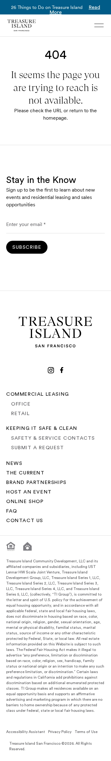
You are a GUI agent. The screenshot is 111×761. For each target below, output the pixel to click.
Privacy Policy (60, 732)
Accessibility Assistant (25, 732)
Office (21, 404)
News (14, 463)
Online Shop (25, 501)
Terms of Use (86, 732)
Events (59, 754)
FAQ (11, 511)
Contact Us (24, 520)
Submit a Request (37, 447)
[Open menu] (99, 25)
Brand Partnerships (36, 482)
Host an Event (29, 491)
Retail (20, 413)
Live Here (25, 754)
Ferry (89, 754)
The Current (25, 472)
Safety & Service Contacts (53, 438)
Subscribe (26, 247)
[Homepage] (21, 25)
